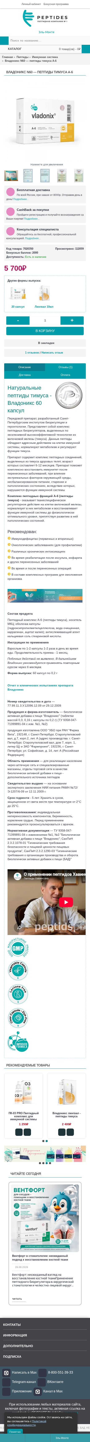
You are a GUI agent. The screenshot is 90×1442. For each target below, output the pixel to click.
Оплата (65, 374)
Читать (17, 1299)
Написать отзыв (52, 352)
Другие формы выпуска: (24, 280)
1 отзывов (32, 352)
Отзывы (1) (65, 367)
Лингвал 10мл (44, 306)
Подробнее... (21, 199)
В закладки (46, 343)
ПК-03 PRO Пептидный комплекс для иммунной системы (66, 1116)
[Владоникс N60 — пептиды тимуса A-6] (45, 120)
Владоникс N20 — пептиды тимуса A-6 (23, 1115)
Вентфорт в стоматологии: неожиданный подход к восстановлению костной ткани (40, 1257)
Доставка (25, 374)
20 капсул (18, 306)
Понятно (15, 1431)
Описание (24, 367)
